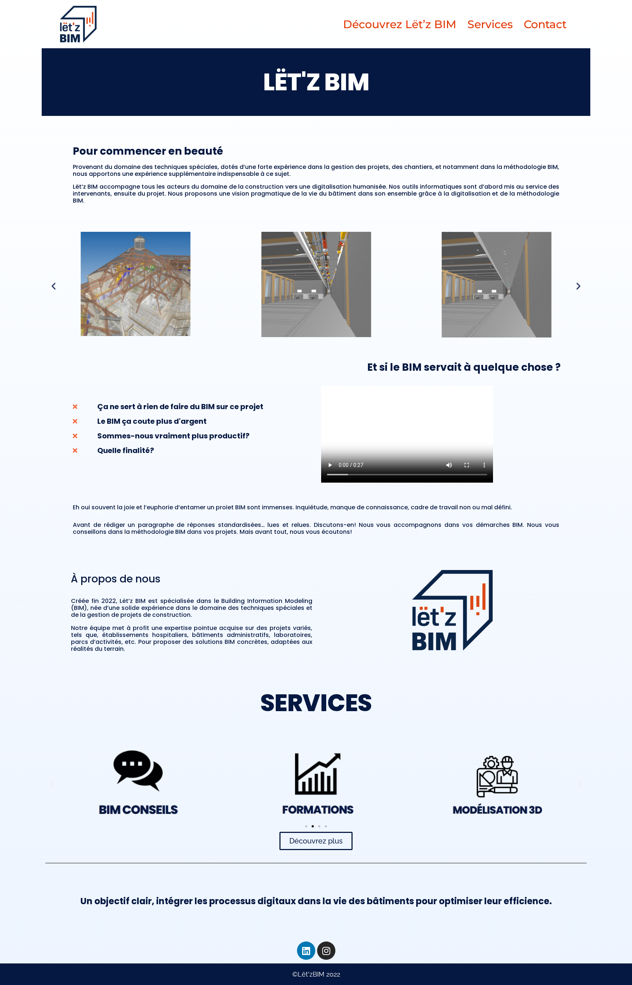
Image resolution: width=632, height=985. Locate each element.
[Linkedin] (306, 950)
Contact (545, 24)
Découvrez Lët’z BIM (399, 24)
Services (490, 24)
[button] (53, 285)
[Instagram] (326, 950)
